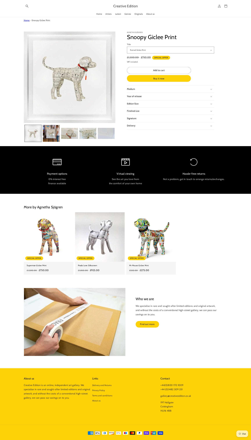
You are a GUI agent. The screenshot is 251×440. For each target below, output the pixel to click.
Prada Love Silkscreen (87, 265)
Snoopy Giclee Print (41, 20)
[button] (27, 6)
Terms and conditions (102, 395)
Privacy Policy (98, 390)
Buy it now (158, 78)
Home (26, 20)
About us (96, 400)
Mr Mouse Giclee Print (139, 265)
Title (129, 44)
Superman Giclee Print (36, 265)
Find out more (147, 324)
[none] (33, 133)
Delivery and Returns (102, 385)
